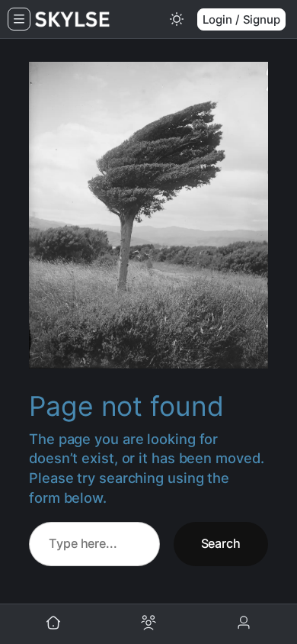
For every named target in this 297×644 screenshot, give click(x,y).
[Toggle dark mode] (177, 19)
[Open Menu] (19, 19)
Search (221, 543)
